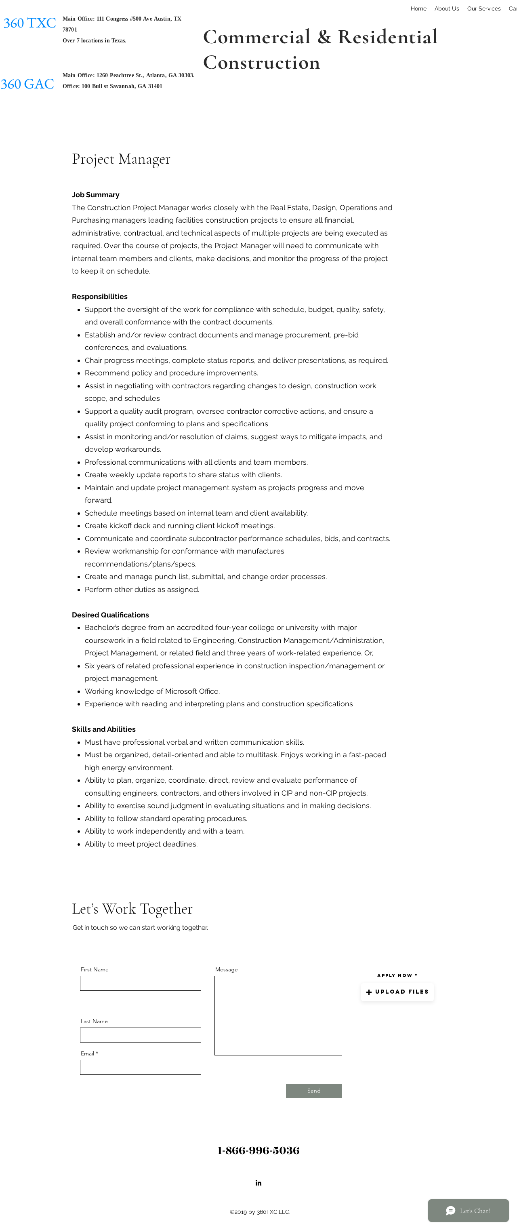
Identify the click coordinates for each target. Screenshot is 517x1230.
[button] (397, 992)
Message (226, 969)
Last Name (94, 1021)
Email (87, 1053)
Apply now (395, 975)
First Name (95, 969)
